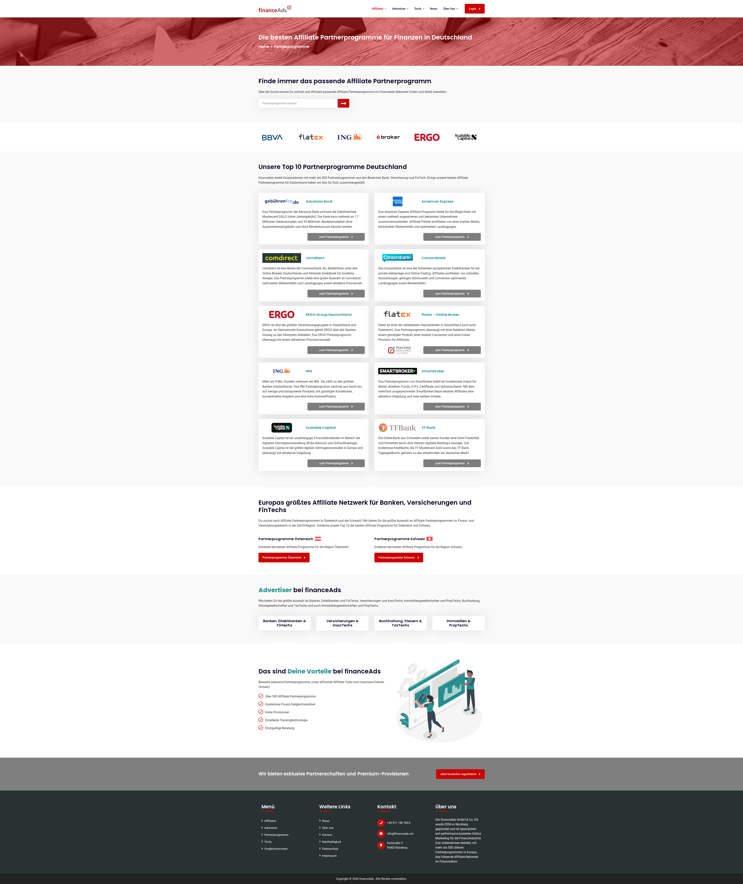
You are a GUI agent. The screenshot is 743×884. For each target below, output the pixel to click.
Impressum (329, 855)
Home (264, 46)
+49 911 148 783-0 (398, 823)
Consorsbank (434, 257)
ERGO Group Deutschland (329, 314)
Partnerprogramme (276, 835)
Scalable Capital (321, 427)
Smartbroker (433, 371)
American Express (438, 201)
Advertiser (270, 828)
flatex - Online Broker (441, 314)
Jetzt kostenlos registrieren (458, 774)
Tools (268, 842)
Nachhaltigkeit (331, 842)
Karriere (327, 835)
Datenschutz (330, 849)
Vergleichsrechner (276, 849)
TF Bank (428, 427)
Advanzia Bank (319, 201)
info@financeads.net (400, 833)
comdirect (315, 257)
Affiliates (270, 821)
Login (473, 8)
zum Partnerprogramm (334, 237)
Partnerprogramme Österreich (282, 557)
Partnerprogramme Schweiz (397, 557)
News (433, 8)
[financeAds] (275, 8)
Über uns (328, 828)
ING (309, 371)
